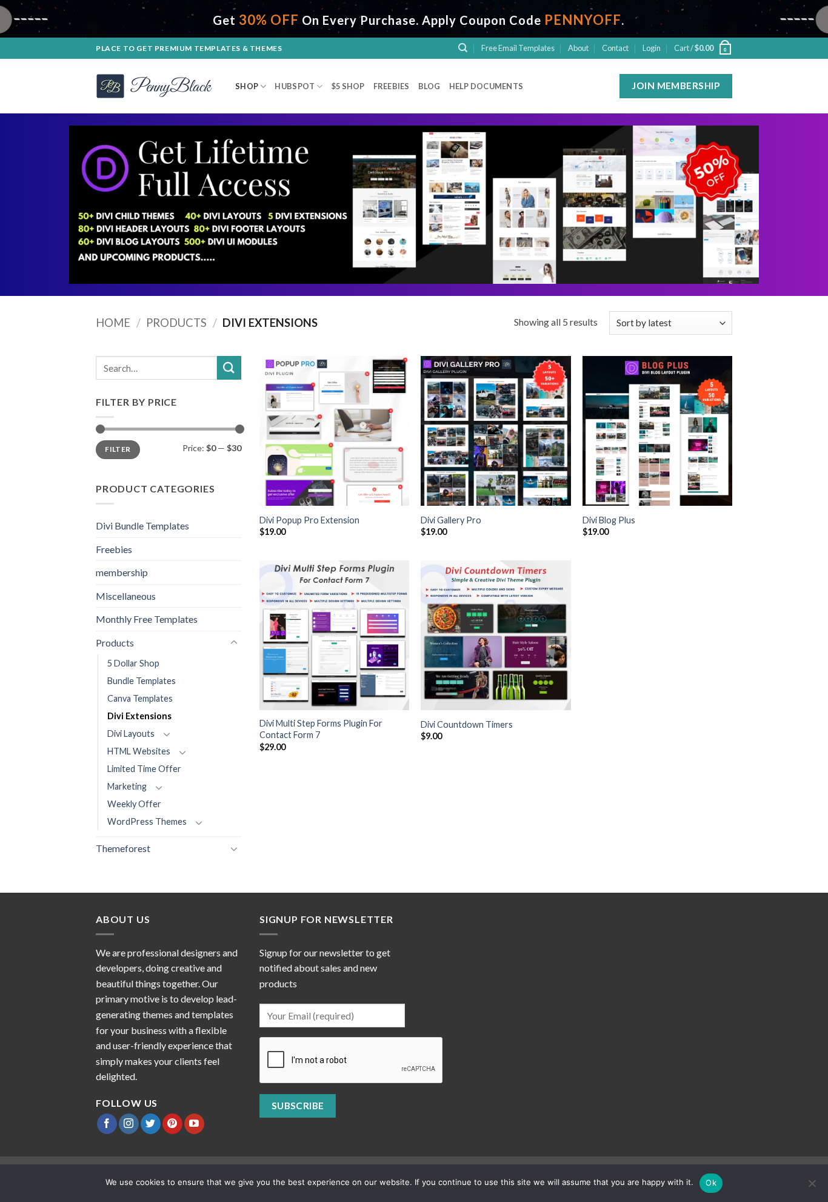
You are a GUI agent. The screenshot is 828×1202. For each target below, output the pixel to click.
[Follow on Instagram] (129, 1123)
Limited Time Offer (144, 769)
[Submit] (229, 368)
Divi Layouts (131, 733)
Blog (429, 86)
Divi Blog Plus (609, 520)
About (578, 48)
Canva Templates (140, 698)
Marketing (127, 786)
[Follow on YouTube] (194, 1123)
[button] (652, 48)
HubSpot (295, 86)
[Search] (462, 47)
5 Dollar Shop (133, 663)
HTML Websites (138, 751)
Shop (246, 86)
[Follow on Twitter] (151, 1123)
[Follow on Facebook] (107, 1123)
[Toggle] (234, 643)
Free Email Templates (518, 48)
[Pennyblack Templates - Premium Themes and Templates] (156, 86)
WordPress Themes (147, 821)
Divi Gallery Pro (451, 520)
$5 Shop (348, 86)
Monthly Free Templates (147, 619)
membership (122, 572)
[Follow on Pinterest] (172, 1123)
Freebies (391, 86)
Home (113, 322)
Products (176, 322)
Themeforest (123, 848)
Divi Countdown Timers (467, 724)
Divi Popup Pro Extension (309, 520)
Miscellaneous (126, 596)
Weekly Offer (134, 804)
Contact (615, 48)
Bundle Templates (141, 681)
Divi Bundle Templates (142, 525)
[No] (811, 1187)
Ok (711, 1182)
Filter (117, 449)
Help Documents (486, 86)
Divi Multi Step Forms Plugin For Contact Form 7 (320, 729)
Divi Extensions (139, 716)
